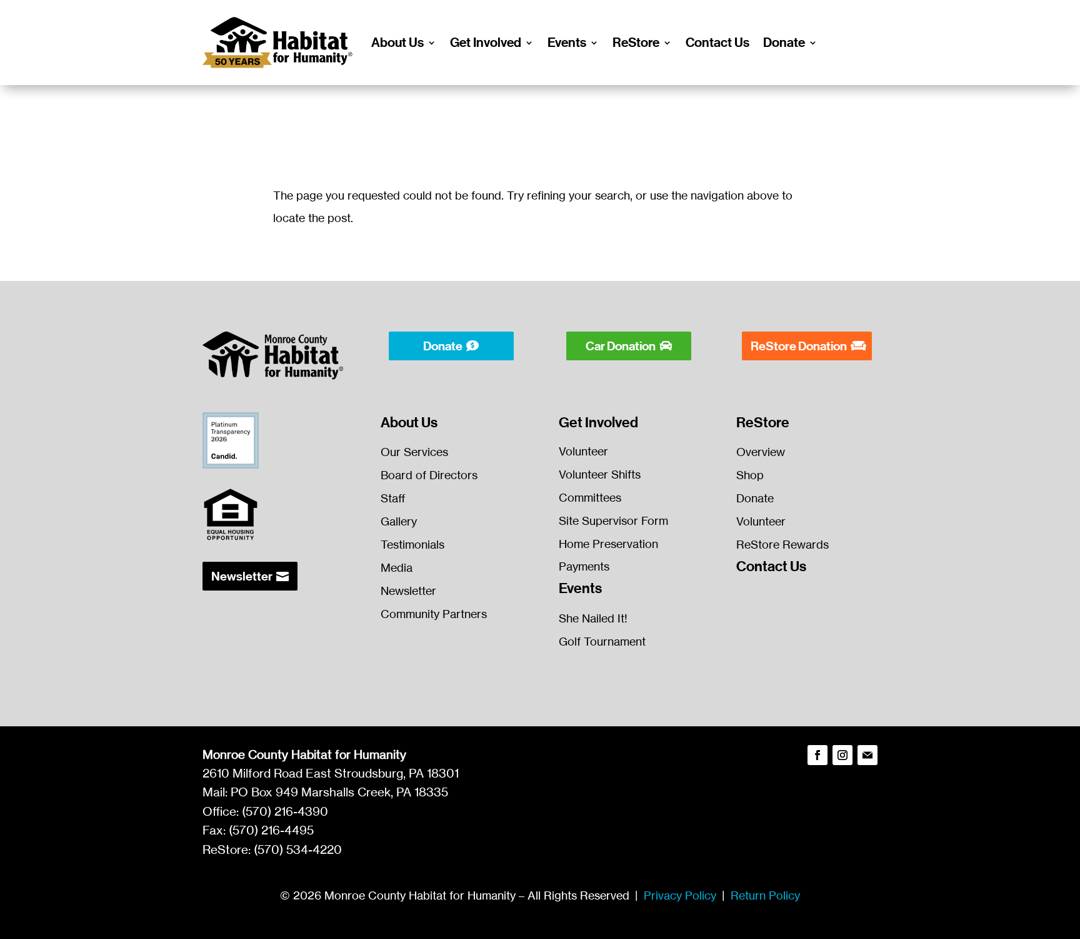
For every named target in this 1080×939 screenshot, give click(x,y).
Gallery (399, 521)
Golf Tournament (602, 641)
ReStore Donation (799, 345)
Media (396, 567)
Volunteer (583, 451)
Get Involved (485, 42)
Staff (393, 498)
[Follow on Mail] (868, 755)
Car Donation (621, 345)
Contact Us (717, 42)
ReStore (635, 42)
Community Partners (434, 614)
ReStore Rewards (782, 544)
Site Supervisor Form (613, 520)
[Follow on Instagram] (842, 755)
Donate (784, 42)
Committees (590, 497)
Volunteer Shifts (600, 474)
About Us (397, 42)
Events (567, 42)
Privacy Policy (680, 895)
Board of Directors (429, 475)
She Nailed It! (593, 618)
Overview (760, 452)
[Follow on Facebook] (818, 755)
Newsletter (241, 576)
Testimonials (412, 544)
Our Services (414, 452)
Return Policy (765, 895)
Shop (750, 475)
